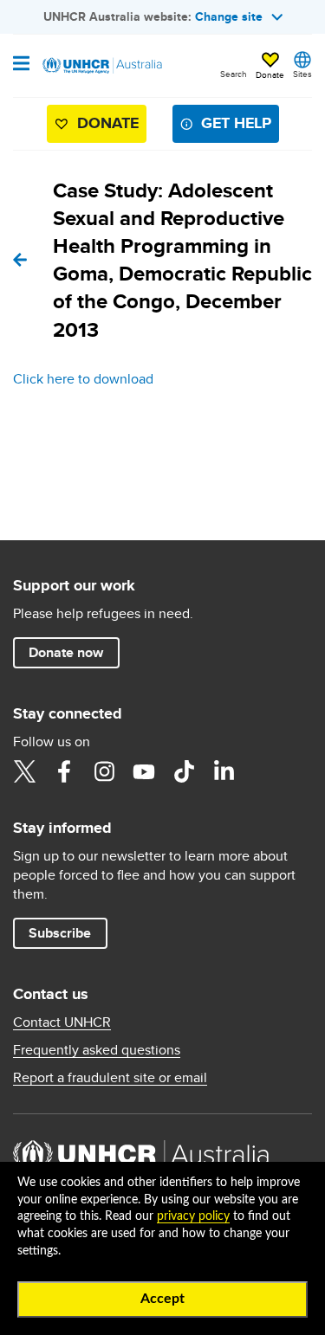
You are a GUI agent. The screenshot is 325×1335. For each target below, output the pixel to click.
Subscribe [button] (60, 933)
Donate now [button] (66, 652)
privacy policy (193, 1216)
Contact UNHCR (62, 1022)
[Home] (101, 66)
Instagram (104, 771)
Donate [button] (270, 74)
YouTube (144, 771)
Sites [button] (302, 74)
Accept (162, 1299)
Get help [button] (236, 123)
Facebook (64, 771)
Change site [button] (229, 16)
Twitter (24, 771)
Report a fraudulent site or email (110, 1077)
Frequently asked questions (96, 1050)
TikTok (183, 771)
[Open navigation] (21, 65)
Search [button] (233, 74)
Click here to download (83, 379)
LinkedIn (223, 771)
